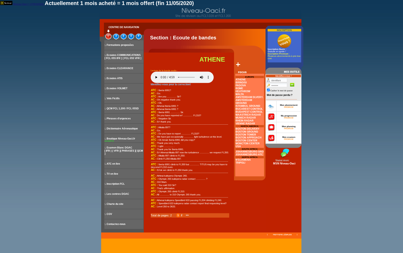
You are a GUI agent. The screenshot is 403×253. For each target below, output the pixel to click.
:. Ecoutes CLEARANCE (119, 68)
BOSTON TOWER (246, 134)
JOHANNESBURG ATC (249, 154)
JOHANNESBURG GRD (250, 151)
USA (238, 146)
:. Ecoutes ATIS (114, 78)
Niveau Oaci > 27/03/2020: (29, 4)
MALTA (240, 94)
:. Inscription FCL (115, 183)
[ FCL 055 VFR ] (132, 58)
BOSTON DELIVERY (247, 128)
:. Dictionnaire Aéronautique (121, 128)
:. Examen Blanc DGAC (118, 147)
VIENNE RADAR (245, 123)
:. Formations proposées (119, 45)
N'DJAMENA (243, 159)
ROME (239, 88)
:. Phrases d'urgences (118, 118)
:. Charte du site (114, 204)
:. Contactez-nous (115, 224)
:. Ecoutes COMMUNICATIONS (123, 55)
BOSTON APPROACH (249, 137)
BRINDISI (241, 82)
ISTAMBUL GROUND (248, 106)
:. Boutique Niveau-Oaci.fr (120, 138)
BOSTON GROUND (247, 131)
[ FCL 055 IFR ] (113, 58)
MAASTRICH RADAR (248, 114)
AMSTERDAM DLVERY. (249, 97)
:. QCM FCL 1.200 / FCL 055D (122, 108)
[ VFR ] (116, 150)
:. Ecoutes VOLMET (116, 88)
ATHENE (241, 79)
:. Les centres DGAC (117, 193)
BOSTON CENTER (246, 140)
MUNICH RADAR (246, 117)
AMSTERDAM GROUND (244, 102)
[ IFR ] (108, 150)
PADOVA (241, 85)
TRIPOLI (240, 162)
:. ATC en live (112, 163)
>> (187, 215)
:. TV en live (111, 173)
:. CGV (108, 214)
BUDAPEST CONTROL (249, 111)
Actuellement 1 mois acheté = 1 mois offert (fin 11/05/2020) (119, 3)
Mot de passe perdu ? (279, 95)
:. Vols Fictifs (112, 98)
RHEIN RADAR (245, 120)
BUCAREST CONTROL (249, 108)
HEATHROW (243, 91)
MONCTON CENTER (248, 143)
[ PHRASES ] (128, 150)
